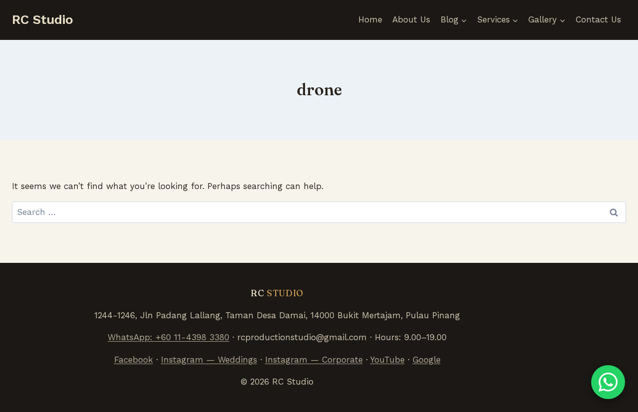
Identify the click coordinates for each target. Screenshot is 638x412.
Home (370, 19)
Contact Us (598, 19)
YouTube (387, 360)
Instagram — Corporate (314, 360)
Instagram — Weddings (209, 360)
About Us (411, 19)
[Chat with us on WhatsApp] (608, 382)
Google (427, 360)
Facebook (133, 360)
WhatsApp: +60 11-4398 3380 (168, 337)
